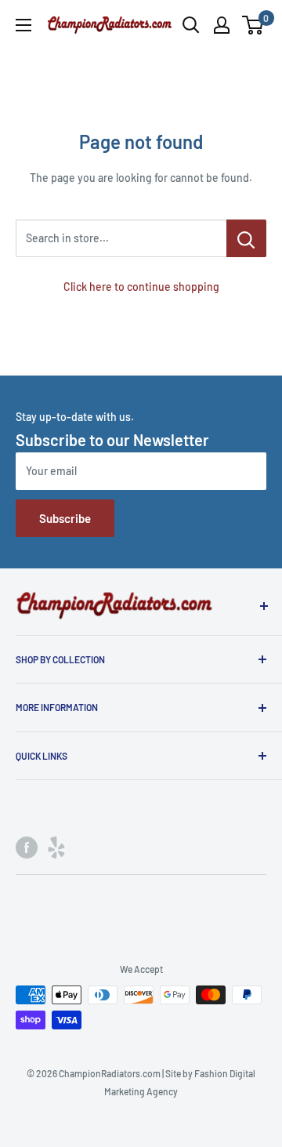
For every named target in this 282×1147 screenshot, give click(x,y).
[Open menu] (23, 25)
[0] (253, 25)
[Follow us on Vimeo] (56, 847)
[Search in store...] (246, 238)
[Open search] (191, 25)
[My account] (222, 25)
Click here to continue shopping (141, 286)
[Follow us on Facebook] (27, 847)
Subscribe (65, 518)
